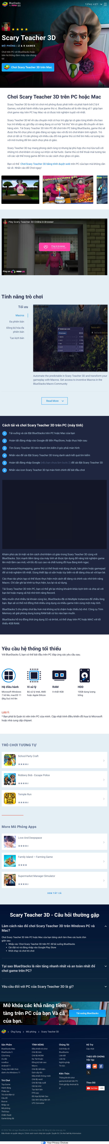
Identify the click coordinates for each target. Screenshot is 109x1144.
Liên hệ (62, 1059)
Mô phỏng (9, 45)
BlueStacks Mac (8, 1049)
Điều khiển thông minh (41, 1076)
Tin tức (62, 1066)
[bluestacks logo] (11, 4)
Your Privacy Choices (57, 1142)
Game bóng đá (7, 1118)
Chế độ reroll (37, 1079)
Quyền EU (55, 1133)
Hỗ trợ (89, 1044)
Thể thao (5, 1111)
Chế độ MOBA (38, 1055)
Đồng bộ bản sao (39, 1062)
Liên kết (62, 1055)
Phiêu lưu (5, 1091)
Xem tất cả (54, 893)
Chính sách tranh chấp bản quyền (38, 1133)
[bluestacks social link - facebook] (101, 1066)
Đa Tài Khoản (37, 1059)
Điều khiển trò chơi (39, 1049)
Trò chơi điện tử (7, 1094)
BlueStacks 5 (6, 1052)
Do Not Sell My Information (70, 1133)
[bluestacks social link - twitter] (88, 1072)
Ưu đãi (4, 1059)
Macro (34, 1066)
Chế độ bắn (36, 1052)
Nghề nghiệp (64, 1062)
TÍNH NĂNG (38, 1044)
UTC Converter (38, 1103)
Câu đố (4, 1098)
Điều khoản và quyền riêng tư (12, 1133)
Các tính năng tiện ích (41, 1100)
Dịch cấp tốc (37, 1072)
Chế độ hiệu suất (39, 1083)
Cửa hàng (5, 1055)
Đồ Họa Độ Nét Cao (40, 1096)
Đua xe (4, 1101)
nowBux (5, 1062)
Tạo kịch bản (37, 1089)
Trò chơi (5, 1080)
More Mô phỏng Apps (19, 827)
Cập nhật (90, 1049)
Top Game (5, 1084)
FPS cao (35, 1093)
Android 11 (6, 1066)
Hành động (6, 1088)
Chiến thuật (6, 1115)
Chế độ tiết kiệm (38, 1069)
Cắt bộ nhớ (36, 1086)
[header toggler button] (105, 4)
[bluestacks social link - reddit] (95, 1066)
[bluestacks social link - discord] (88, 1066)
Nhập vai (5, 1105)
